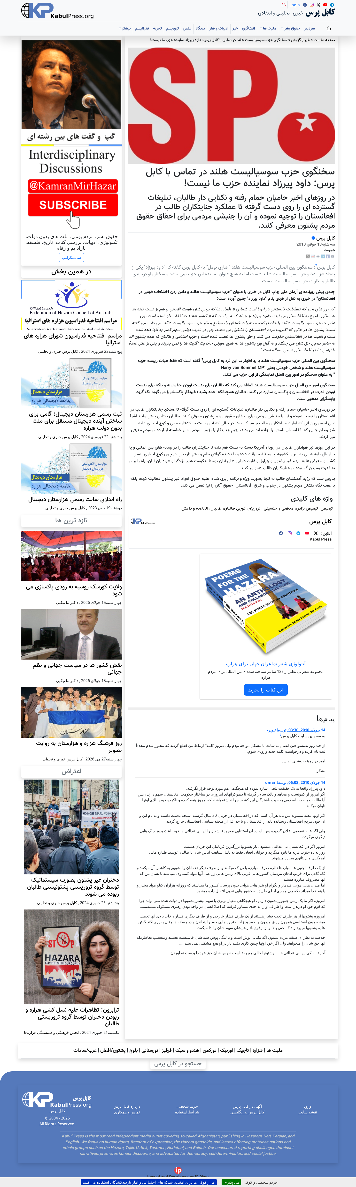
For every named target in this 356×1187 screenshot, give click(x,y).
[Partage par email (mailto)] (332, 257)
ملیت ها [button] (269, 29)
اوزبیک (226, 1050)
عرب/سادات (85, 1050)
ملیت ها (274, 1050)
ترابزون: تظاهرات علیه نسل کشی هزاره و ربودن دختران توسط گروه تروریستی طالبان (72, 1017)
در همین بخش (71, 271)
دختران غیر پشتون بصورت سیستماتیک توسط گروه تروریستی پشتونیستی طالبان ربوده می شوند (73, 887)
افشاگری (248, 29)
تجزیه (157, 29)
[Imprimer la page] (318, 257)
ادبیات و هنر (218, 29)
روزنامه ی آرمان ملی (298, 292)
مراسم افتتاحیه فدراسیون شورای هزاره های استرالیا (73, 339)
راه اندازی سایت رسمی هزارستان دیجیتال (75, 499)
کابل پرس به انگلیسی (247, 1112)
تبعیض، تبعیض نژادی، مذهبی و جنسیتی (298, 508)
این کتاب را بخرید (266, 689)
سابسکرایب (71, 257)
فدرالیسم (142, 29)
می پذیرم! (231, 1182)
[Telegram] (298, 534)
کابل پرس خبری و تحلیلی (58, 351)
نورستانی (149, 1050)
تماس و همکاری (127, 1112)
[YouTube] (307, 534)
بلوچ (133, 1050)
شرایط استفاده (187, 1112)
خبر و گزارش (300, 40)
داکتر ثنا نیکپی (67, 602)
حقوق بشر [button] (291, 29)
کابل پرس (325, 238)
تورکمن (210, 1050)
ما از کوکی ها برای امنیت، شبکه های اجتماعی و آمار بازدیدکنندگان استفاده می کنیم (149, 1182)
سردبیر (309, 29)
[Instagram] (290, 534)
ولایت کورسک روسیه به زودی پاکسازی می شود (74, 590)
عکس (187, 29)
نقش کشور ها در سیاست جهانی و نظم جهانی (77, 669)
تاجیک (243, 1050)
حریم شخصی (187, 1106)
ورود (307, 1106)
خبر (235, 29)
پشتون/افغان (113, 1050)
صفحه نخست (324, 40)
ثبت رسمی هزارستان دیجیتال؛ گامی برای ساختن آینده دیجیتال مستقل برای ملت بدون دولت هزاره (75, 421)
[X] (308, 257)
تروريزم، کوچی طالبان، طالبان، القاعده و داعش (220, 508)
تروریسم (172, 29)
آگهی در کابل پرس (247, 1106)
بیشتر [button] (126, 29)
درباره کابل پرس (127, 1106)
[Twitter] (316, 534)
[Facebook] (328, 257)
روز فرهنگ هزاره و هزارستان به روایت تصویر (79, 747)
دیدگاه (200, 29)
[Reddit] (313, 257)
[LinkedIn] (323, 257)
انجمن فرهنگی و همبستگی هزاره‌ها (51, 1032)
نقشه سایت (307, 1112)
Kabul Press (321, 540)
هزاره (258, 1050)
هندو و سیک (187, 1050)
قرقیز (167, 1050)
